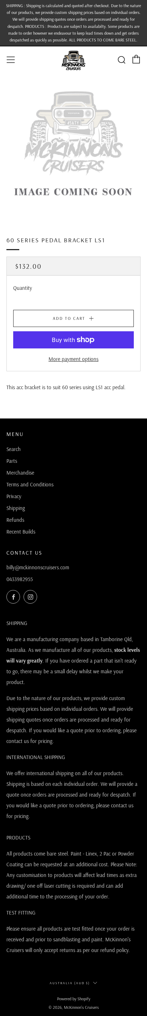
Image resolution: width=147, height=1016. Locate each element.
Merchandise (20, 472)
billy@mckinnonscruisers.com (37, 567)
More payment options (73, 359)
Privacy (13, 496)
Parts (11, 460)
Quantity (22, 287)
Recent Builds (20, 531)
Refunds (15, 519)
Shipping (15, 508)
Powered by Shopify (73, 998)
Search (13, 449)
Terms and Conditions (30, 484)
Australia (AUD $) (70, 983)
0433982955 (19, 579)
